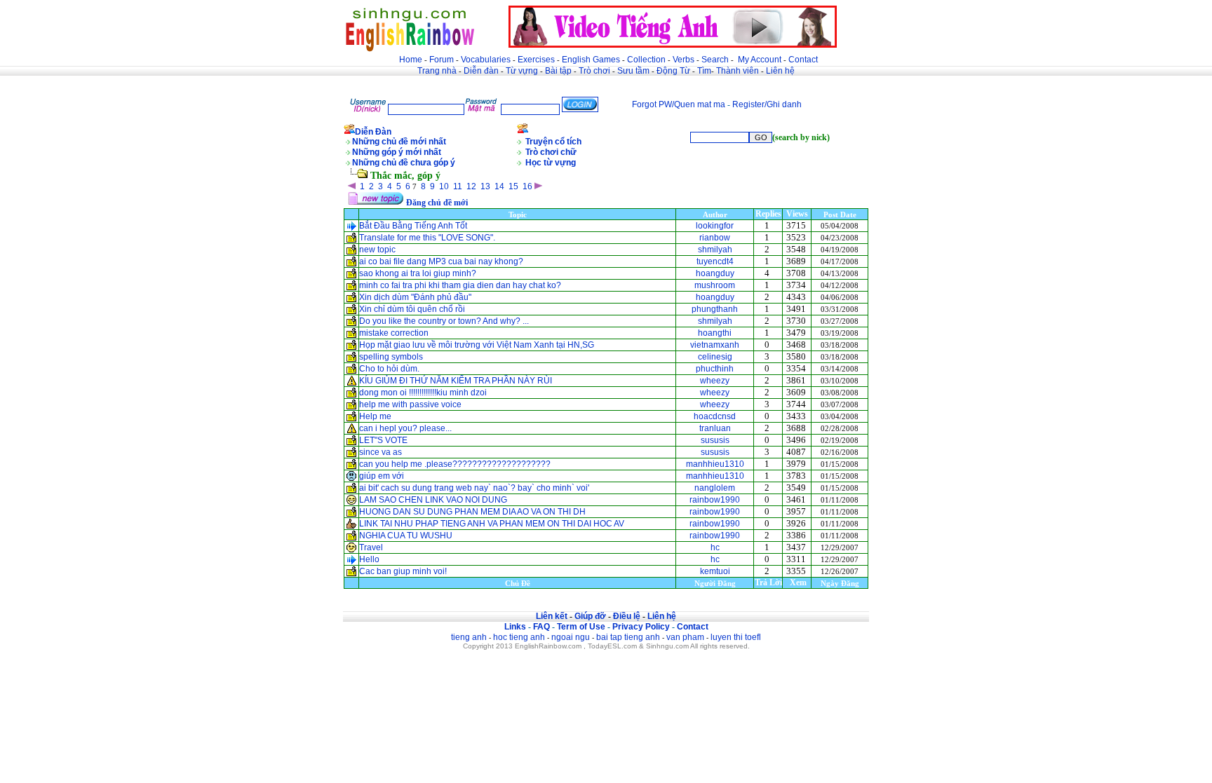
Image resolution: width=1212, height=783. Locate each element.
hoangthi (715, 333)
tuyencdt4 (715, 261)
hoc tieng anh (519, 637)
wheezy (714, 381)
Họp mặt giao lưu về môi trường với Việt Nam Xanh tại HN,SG (476, 345)
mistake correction (394, 333)
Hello (369, 559)
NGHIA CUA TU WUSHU (405, 535)
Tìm (704, 71)
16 (527, 186)
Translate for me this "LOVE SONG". (427, 238)
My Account (759, 59)
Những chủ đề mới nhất (399, 142)
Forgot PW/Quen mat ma (678, 104)
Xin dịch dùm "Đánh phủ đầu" (415, 297)
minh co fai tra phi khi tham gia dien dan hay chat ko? (460, 285)
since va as (380, 452)
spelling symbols (392, 357)
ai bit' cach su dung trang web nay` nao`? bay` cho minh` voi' (474, 488)
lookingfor (715, 226)
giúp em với (381, 476)
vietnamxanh (714, 345)
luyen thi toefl (736, 637)
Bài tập (558, 71)
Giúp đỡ (590, 616)
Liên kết (551, 616)
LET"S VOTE (383, 440)
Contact (803, 59)
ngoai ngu (570, 637)
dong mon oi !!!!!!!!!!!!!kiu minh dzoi (423, 392)
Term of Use (581, 627)
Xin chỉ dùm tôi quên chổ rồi (412, 309)
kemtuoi (715, 571)
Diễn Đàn (373, 132)
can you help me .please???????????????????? (455, 464)
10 (444, 186)
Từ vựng (522, 71)
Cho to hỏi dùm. (389, 369)
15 (513, 186)
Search (715, 59)
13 (485, 186)
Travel (371, 547)
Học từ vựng (550, 163)
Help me (375, 416)
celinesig (715, 357)
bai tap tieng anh (628, 637)
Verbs (683, 59)
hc (715, 547)
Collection (646, 59)
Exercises (536, 59)
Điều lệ (626, 616)
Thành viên (737, 71)
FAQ (541, 627)
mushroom (714, 285)
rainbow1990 (714, 500)
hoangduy (715, 273)
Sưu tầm (633, 71)
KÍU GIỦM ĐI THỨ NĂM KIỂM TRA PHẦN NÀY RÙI (455, 381)
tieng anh (469, 637)
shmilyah (715, 249)
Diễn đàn (481, 71)
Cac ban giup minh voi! (403, 571)
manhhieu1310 (715, 464)
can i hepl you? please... (405, 428)
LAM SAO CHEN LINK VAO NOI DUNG (433, 500)
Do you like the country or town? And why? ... (444, 321)
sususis (715, 440)
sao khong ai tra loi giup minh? (417, 273)
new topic (377, 249)
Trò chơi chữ (551, 152)
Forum (441, 59)
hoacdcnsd (715, 416)
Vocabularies (486, 59)
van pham (685, 637)
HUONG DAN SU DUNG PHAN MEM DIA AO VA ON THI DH (472, 512)
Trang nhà (437, 71)
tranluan (715, 428)
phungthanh (715, 309)
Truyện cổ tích (553, 142)
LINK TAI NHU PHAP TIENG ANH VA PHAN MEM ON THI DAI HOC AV (491, 524)
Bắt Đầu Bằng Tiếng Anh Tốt (413, 226)
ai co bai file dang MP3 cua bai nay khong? (441, 261)
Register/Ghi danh (767, 104)
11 (457, 186)
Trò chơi (595, 71)
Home (410, 59)
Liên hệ (780, 71)
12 (471, 186)
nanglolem (714, 488)
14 (499, 186)
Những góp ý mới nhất (396, 152)
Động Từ (673, 71)
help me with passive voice (410, 404)
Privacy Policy (641, 627)
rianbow (714, 238)
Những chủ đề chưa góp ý (403, 163)
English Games (591, 59)
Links (515, 627)
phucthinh (715, 369)
